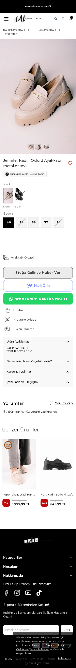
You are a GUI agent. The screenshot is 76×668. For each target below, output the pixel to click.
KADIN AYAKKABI (14, 30)
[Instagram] (17, 593)
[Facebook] (6, 593)
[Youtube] (28, 593)
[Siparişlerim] (63, 18)
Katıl (67, 630)
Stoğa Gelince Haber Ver (38, 273)
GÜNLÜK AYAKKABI (44, 30)
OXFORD (11, 34)
